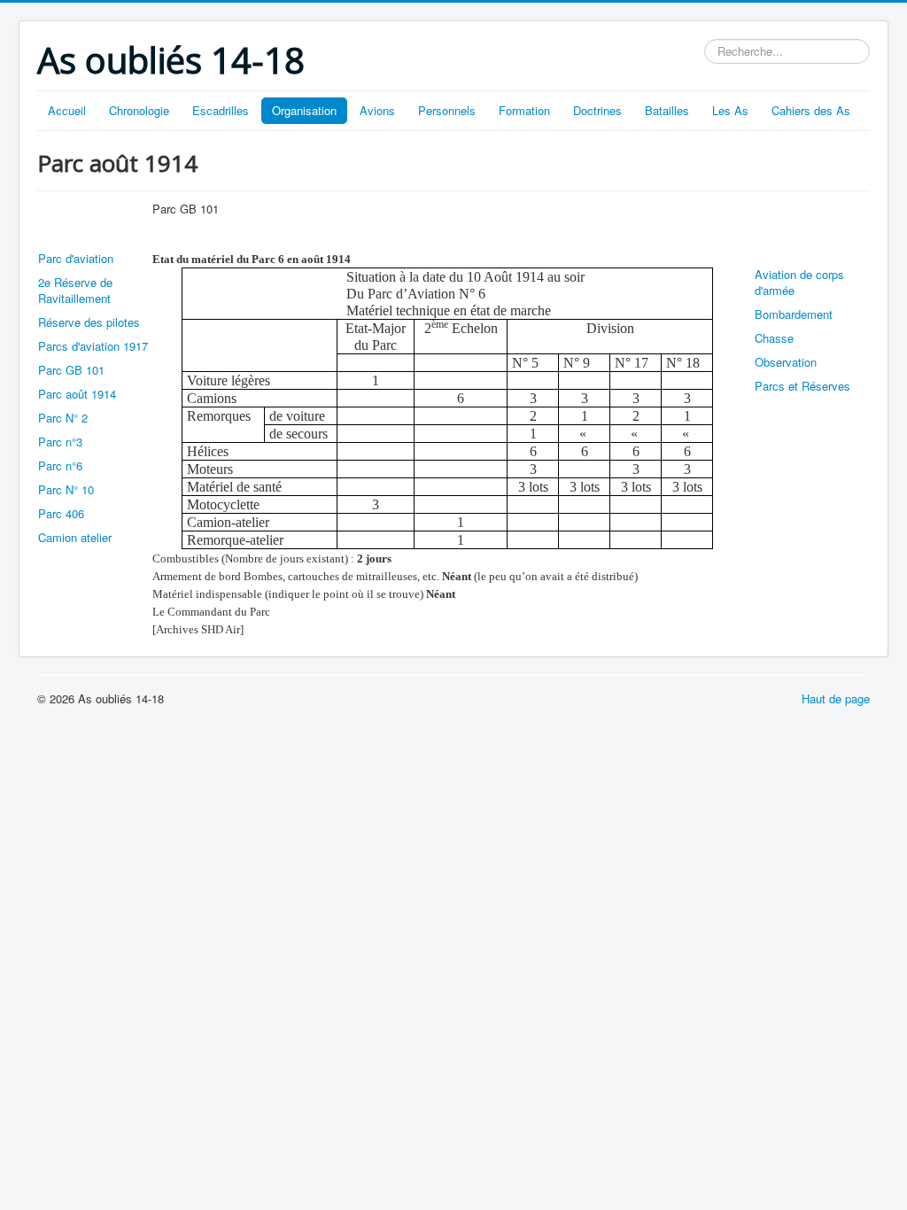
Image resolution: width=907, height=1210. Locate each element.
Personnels (447, 110)
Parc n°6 (60, 465)
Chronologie (139, 110)
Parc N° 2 (63, 417)
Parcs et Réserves (802, 385)
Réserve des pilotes (89, 322)
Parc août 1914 (77, 393)
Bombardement (794, 314)
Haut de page (836, 698)
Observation (786, 361)
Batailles (667, 110)
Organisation (304, 110)
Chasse (774, 338)
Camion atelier (75, 537)
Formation (524, 110)
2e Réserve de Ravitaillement (75, 290)
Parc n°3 (60, 441)
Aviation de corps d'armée (799, 282)
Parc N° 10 (66, 489)
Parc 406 (61, 513)
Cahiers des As (810, 110)
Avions (377, 110)
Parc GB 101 (71, 369)
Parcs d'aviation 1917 (93, 345)
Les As (730, 110)
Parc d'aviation (75, 258)
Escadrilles (220, 110)
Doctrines (597, 110)
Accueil (67, 110)
